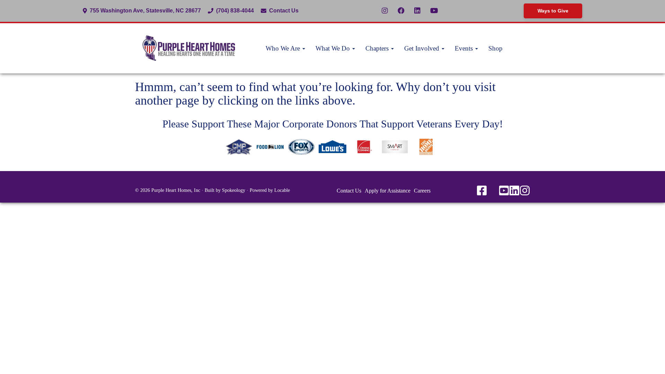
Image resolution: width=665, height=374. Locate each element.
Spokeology (233, 190)
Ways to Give (553, 11)
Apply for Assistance (387, 191)
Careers (422, 191)
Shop (495, 48)
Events (465, 48)
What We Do (334, 48)
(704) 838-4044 (235, 11)
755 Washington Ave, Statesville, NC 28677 (145, 11)
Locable (282, 190)
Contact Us (284, 11)
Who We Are (284, 48)
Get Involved (422, 48)
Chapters (377, 48)
